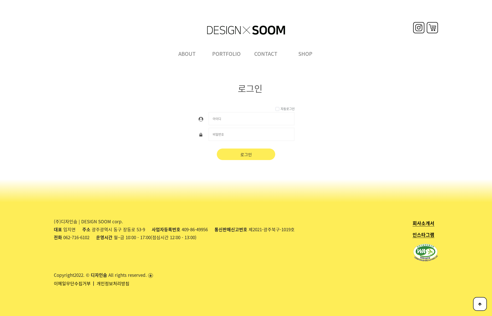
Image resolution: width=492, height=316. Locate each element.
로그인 (246, 154)
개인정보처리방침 (113, 283)
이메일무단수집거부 (73, 283)
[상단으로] (480, 304)
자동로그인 (288, 109)
